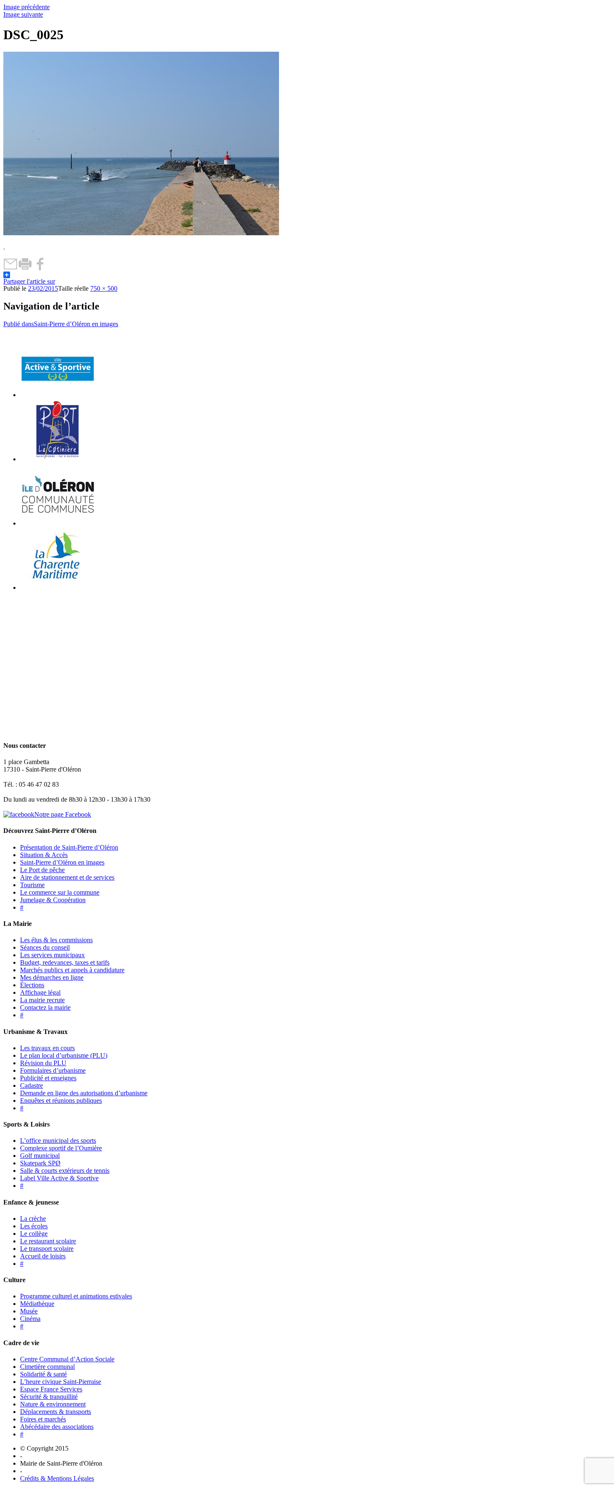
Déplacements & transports (55, 1411)
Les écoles (34, 1226)
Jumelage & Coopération (53, 899)
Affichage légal (40, 992)
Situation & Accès (44, 854)
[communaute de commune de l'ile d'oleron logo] (57, 523)
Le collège (34, 1233)
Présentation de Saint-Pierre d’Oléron (69, 847)
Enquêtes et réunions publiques (61, 1100)
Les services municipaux (52, 954)
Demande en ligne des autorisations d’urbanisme (83, 1093)
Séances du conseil (45, 947)
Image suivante (23, 14)
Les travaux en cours (47, 1047)
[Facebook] (40, 268)
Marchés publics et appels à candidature (72, 969)
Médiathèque (37, 1303)
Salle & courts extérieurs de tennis (64, 1170)
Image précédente (26, 6)
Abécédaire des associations (57, 1426)
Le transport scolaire (47, 1248)
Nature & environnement (53, 1404)
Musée (29, 1311)
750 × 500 (103, 288)
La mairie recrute (42, 1000)
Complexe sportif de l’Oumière (61, 1148)
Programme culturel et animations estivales (76, 1296)
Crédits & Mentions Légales (57, 1478)
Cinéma (30, 1318)
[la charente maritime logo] (57, 587)
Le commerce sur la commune (59, 892)
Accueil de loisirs (43, 1256)
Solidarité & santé (43, 1374)
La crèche (33, 1218)
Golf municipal (40, 1155)
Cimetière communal (47, 1366)
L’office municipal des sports (58, 1140)
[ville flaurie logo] (57, 459)
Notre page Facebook (62, 814)
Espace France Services (51, 1389)
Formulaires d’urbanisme (53, 1070)
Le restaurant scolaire (48, 1241)
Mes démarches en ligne (52, 977)
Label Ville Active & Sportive (59, 1178)
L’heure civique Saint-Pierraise (60, 1381)
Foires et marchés (43, 1419)
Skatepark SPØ (40, 1163)
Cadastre (31, 1085)
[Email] (10, 268)
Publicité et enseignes (48, 1078)
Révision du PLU (43, 1062)
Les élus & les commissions (56, 939)
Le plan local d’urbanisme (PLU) (63, 1055)
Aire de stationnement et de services (67, 877)
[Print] (25, 268)
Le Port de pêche (42, 869)
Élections (32, 984)
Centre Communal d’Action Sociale (67, 1359)
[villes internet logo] (57, 394)
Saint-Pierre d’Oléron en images (62, 862)
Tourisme (32, 884)
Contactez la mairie (45, 1007)
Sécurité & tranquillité (49, 1396)
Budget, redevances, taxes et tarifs (64, 962)
